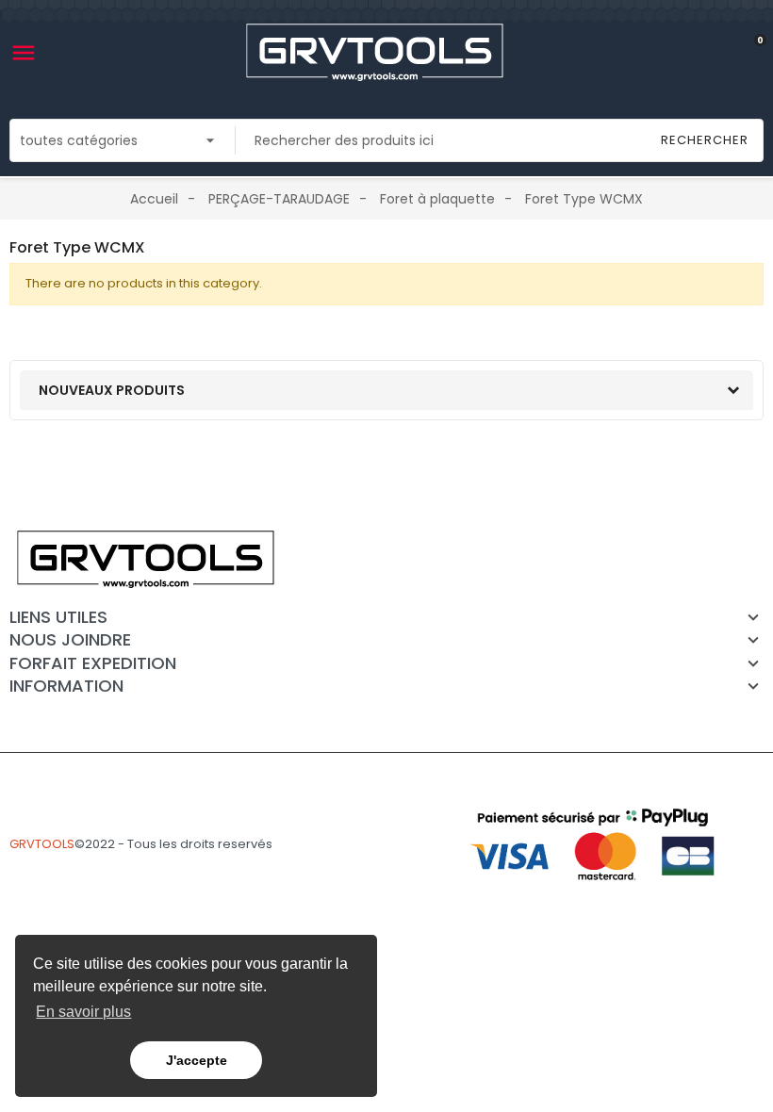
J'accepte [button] (196, 1060)
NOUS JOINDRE (70, 640)
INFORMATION (66, 686)
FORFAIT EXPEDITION (92, 663)
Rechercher (704, 140)
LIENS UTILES (58, 617)
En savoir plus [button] (83, 1012)
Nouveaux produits (112, 390)
